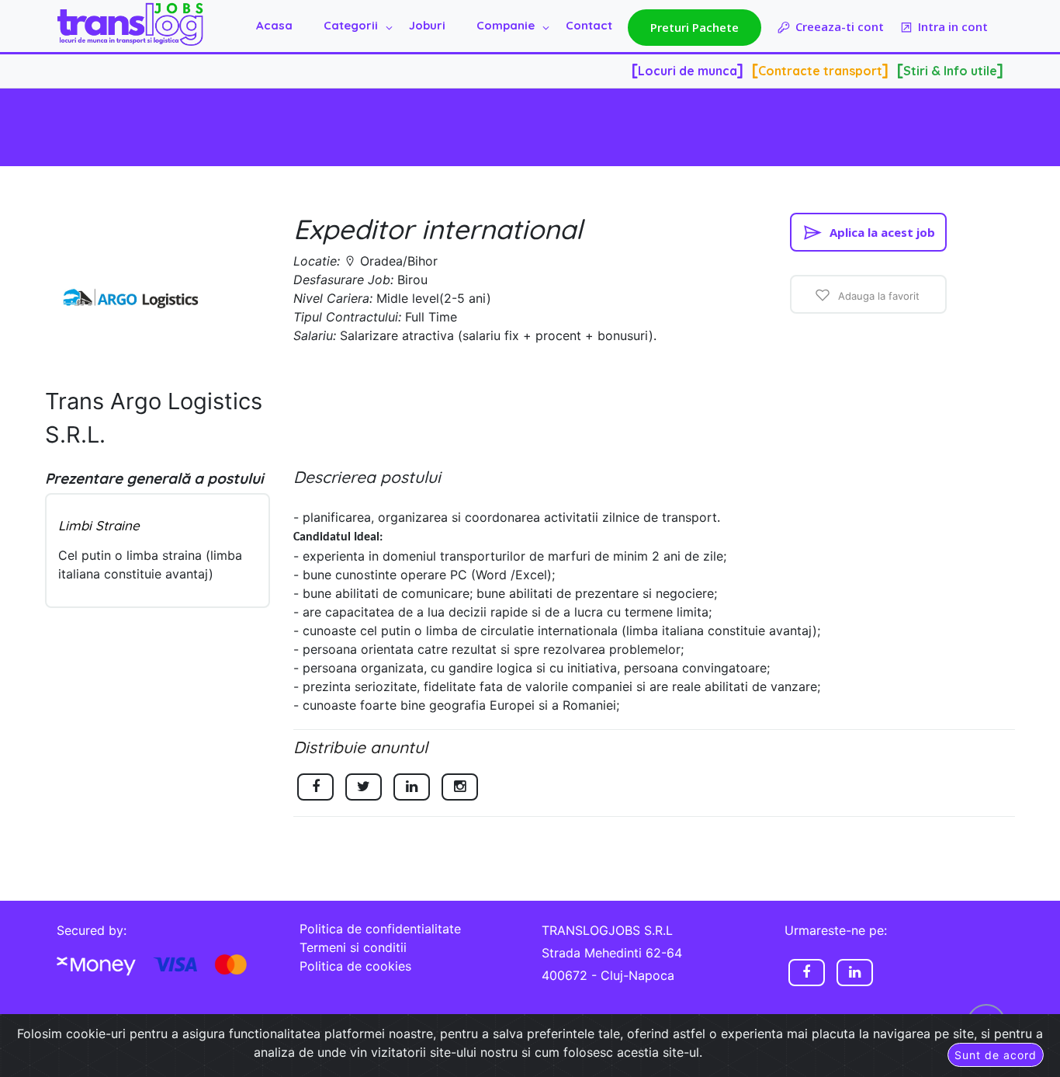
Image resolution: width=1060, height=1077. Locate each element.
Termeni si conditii (353, 947)
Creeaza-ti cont (839, 26)
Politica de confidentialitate (380, 928)
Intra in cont (953, 26)
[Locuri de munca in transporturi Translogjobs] (130, 24)
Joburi (427, 25)
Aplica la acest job (882, 232)
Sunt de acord (995, 1054)
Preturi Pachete (694, 27)
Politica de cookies (355, 966)
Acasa (274, 25)
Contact (589, 25)
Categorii (351, 25)
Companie (505, 25)
